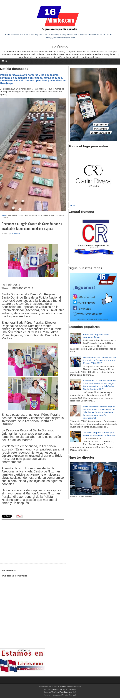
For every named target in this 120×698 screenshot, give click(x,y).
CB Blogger (15, 233)
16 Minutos (62, 686)
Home (4, 215)
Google (65, 695)
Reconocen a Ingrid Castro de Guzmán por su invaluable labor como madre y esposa (32, 226)
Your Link (55, 692)
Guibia (73, 205)
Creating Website (59, 689)
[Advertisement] (25, 541)
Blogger (56, 695)
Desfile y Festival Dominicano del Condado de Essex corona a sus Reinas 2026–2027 (99, 360)
